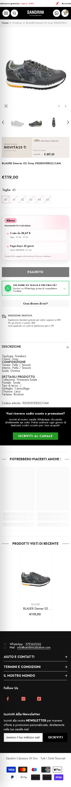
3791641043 (33, 644)
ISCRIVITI (55, 737)
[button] (59, 106)
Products (17, 22)
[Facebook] (7, 698)
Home (5, 22)
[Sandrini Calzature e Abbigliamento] (35, 13)
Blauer (35, 604)
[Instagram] (23, 698)
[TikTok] (39, 698)
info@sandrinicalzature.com (33, 647)
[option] (35, 68)
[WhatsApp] (56, 13)
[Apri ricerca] (14, 13)
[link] (18, 519)
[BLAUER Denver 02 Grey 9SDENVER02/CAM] (35, 576)
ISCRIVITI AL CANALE (35, 436)
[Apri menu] (6, 13)
